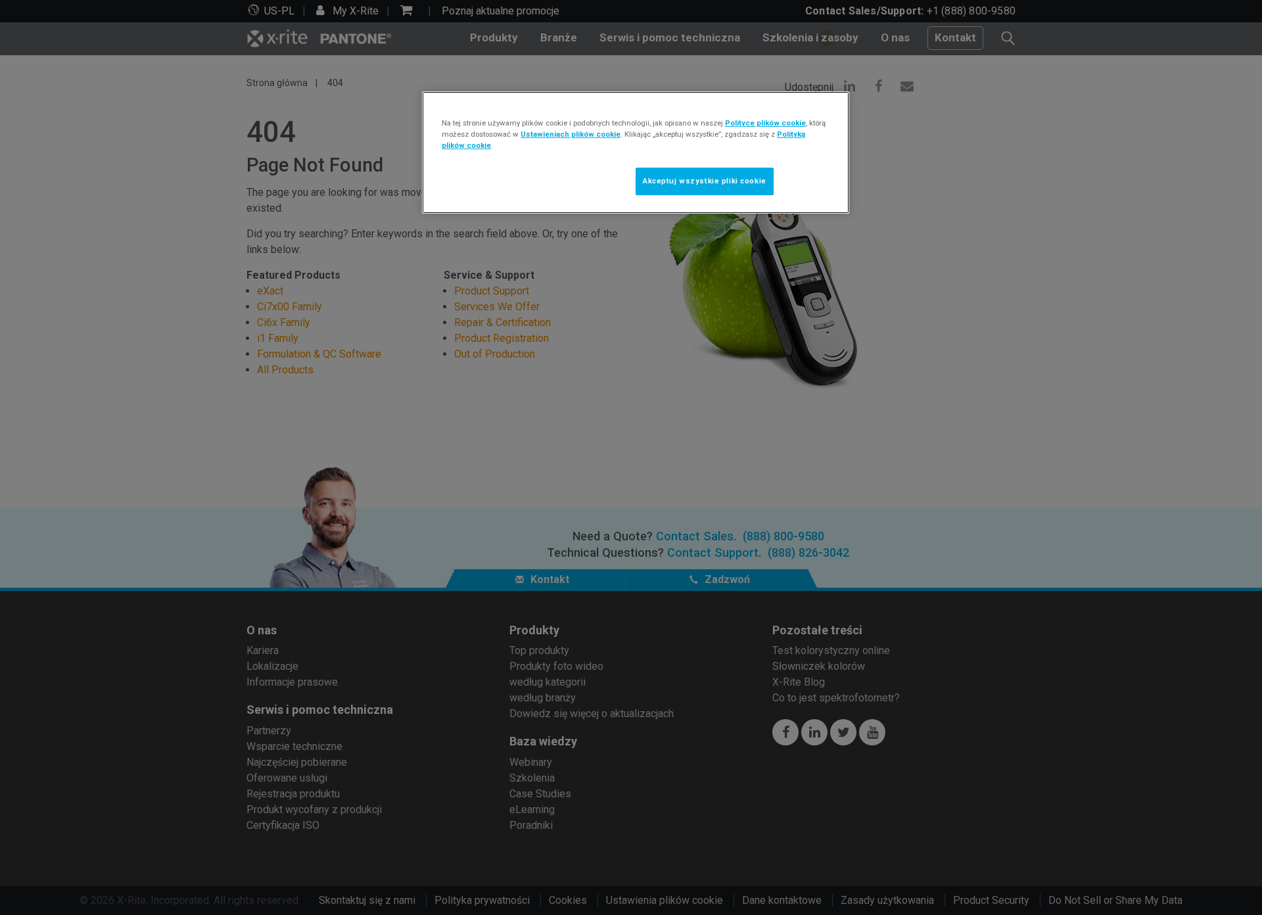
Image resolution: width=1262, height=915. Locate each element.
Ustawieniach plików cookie (570, 134)
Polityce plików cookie (765, 123)
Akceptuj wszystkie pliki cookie (704, 180)
